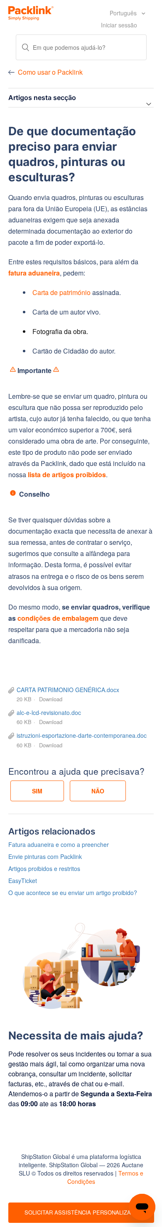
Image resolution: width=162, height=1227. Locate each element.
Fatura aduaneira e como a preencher (58, 844)
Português (124, 13)
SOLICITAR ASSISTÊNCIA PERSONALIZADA (81, 1212)
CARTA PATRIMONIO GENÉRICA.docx (68, 689)
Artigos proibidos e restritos (44, 868)
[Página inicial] (31, 12)
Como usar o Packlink (50, 72)
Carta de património (61, 292)
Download (50, 699)
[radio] (37, 791)
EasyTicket (22, 880)
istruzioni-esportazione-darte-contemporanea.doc (82, 735)
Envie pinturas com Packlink (45, 856)
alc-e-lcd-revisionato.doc (49, 712)
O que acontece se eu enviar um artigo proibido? (72, 892)
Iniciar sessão (119, 25)
